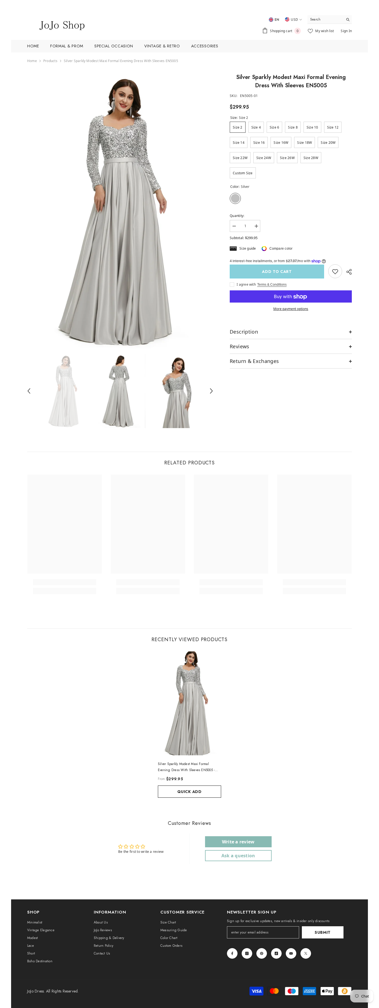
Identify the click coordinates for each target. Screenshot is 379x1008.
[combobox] (325, 19)
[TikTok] (276, 953)
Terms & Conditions (272, 285)
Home (32, 60)
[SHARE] (347, 271)
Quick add (189, 791)
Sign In (346, 31)
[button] (29, 391)
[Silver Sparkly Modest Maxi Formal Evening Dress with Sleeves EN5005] (189, 703)
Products (50, 60)
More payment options (290, 309)
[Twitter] (305, 953)
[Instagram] (247, 953)
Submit (323, 932)
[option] (120, 210)
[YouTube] (291, 953)
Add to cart (277, 271)
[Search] (329, 19)
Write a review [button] (238, 842)
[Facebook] (232, 953)
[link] (335, 271)
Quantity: (237, 215)
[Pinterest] (261, 953)
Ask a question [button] (238, 856)
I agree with (246, 284)
